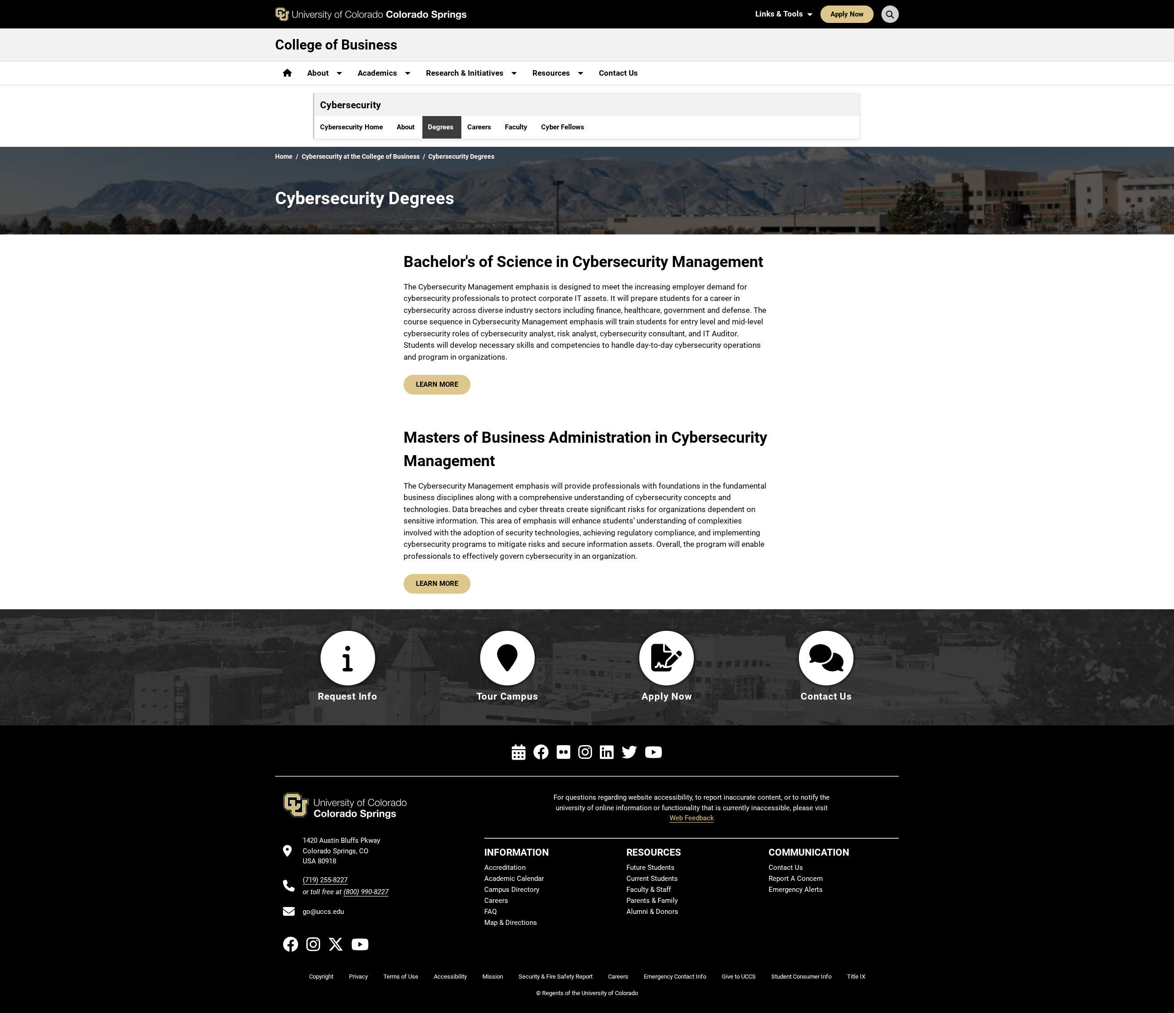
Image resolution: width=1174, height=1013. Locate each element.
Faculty (516, 127)
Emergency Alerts (796, 889)
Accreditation (505, 867)
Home (284, 156)
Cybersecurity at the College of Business (361, 156)
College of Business (336, 45)
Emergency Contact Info (675, 976)
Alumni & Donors (652, 911)
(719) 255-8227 (325, 880)
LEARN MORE (437, 384)
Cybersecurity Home (351, 127)
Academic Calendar (514, 878)
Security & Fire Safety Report (556, 976)
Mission (492, 976)
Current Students (652, 878)
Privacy (358, 976)
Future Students (650, 867)
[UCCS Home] (370, 14)
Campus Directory (511, 889)
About (406, 127)
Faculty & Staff (648, 889)
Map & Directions (510, 922)
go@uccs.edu (323, 911)
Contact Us (618, 73)
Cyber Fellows (562, 127)
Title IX (856, 976)
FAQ (490, 911)
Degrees (441, 127)
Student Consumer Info (801, 976)
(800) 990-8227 (365, 892)
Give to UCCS (739, 976)
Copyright (321, 976)
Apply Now (847, 14)
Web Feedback (692, 818)
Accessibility (450, 976)
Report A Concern (796, 878)
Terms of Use (400, 976)
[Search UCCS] (890, 14)
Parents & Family (652, 900)
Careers (479, 127)
